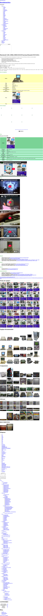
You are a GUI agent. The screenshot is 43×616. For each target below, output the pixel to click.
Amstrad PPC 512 (5, 489)
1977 (2, 434)
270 (7, 606)
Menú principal (2, 4)
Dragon (4, 11)
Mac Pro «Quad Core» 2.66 (8, 513)
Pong (2, 461)
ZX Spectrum (5, 560)
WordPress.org (4, 614)
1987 (2, 439)
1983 (2, 436)
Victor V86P (5, 585)
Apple (4, 8)
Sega (2, 548)
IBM (4, 12)
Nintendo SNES (5, 543)
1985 (2, 438)
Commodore (5, 9)
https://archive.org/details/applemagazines (19, 264)
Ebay (3, 455)
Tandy (4, 20)
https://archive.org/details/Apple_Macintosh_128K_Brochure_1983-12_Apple (26, 260)
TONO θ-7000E (5, 588)
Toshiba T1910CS (5, 579)
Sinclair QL (4, 561)
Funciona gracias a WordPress (4, 615)
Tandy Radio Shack (4, 569)
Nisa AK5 (6, 596)
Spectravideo (5, 18)
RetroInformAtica (5, 2)
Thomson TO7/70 (5, 575)
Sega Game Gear (5, 552)
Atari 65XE (4, 518)
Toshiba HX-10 (5, 577)
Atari (4, 33)
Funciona (3, 456)
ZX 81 (4, 562)
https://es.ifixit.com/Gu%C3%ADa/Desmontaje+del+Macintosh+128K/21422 (21, 275)
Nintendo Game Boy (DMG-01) (7, 542)
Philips (4, 15)
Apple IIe (6, 496)
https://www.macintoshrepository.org (13, 268)
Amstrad (4, 7)
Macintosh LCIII (7, 504)
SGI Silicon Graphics (4, 553)
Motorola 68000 (5, 497)
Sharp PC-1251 (5, 555)
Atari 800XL (5, 517)
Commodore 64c (5, 524)
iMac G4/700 (7, 510)
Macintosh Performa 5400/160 (9, 507)
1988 (2, 440)
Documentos (3, 40)
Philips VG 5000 (5, 546)
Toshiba (4, 22)
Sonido (4, 27)
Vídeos (3, 41)
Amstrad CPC (4, 447)
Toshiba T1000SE (5, 578)
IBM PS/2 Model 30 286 (6, 536)
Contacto (3, 42)
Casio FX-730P (5, 584)
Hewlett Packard (4, 533)
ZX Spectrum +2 (5, 557)
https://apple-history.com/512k (15, 273)
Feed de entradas (4, 612)
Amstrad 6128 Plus (5, 490)
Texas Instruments (4, 571)
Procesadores (5, 26)
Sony (4, 17)
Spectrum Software (6, 466)
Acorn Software (3, 444)
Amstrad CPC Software (6, 448)
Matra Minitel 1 (5, 587)
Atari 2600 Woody (5, 515)
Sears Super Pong (5, 514)
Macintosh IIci (7, 502)
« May (1, 480)
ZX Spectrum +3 (5, 558)
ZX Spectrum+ (5, 559)
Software (3, 30)
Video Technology (5, 23)
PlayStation (4, 565)
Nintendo (2, 460)
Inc (2, 457)
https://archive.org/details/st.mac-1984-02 (14, 258)
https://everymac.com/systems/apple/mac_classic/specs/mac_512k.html (23, 274)
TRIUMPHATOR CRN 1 (8, 599)
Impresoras (4, 29)
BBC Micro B (5, 483)
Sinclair (3, 463)
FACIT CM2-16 (7, 594)
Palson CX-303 (5, 528)
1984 (2, 437)
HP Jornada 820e (5, 534)
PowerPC (4, 505)
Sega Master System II (6, 550)
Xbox (4, 589)
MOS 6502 (4, 495)
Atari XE (4, 520)
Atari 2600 (3, 451)
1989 (2, 441)
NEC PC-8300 (5, 586)
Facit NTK (6, 593)
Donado (3, 454)
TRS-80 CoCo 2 (5, 570)
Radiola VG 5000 (5, 547)
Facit (4, 592)
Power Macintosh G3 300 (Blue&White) (10, 511)
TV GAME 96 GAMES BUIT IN (8, 583)
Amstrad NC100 (5, 492)
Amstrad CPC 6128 (6, 487)
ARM (4, 493)
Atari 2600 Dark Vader (6, 516)
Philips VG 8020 (5, 545)
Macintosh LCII (7, 503)
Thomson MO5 (5, 574)
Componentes (3, 24)
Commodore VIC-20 (6, 522)
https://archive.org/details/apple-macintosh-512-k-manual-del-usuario (19, 257)
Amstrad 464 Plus (5, 491)
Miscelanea (3, 581)
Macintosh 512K (7, 498)
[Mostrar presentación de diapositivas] (21, 129)
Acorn (4, 6)
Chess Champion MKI (6, 582)
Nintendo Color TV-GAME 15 (7, 540)
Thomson (4, 21)
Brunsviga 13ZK (7, 591)
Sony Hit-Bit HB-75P (6, 564)
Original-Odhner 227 (8, 598)
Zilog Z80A (3, 471)
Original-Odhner (5, 597)
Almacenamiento (5, 28)
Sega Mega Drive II (6, 551)
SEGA (4, 16)
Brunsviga (4, 590)
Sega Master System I (6, 549)
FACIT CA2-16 (7, 595)
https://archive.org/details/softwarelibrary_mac (11, 269)
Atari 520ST (5, 519)
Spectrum (4, 37)
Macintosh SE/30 (7, 500)
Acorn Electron (5, 482)
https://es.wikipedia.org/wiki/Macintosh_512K (16, 272)
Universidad (3, 469)
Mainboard (4, 25)
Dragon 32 (4, 531)
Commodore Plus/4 (5, 525)
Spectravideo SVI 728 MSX (7, 567)
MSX (4, 14)
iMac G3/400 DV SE (8, 509)
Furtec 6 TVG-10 (5, 527)
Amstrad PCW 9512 (6, 486)
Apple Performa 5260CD (8, 506)
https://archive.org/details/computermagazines (22, 265)
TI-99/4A (4, 572)
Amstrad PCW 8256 (6, 484)
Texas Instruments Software (4, 468)
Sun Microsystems (5, 19)
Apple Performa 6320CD (8, 508)
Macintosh (3, 458)
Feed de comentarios (4, 613)
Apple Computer (4, 449)
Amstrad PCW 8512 (6, 485)
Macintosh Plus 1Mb (8, 501)
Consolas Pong (5, 10)
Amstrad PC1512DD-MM (6, 488)
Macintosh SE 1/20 (7, 499)
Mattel (4, 13)
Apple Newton (7, 494)
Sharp (2, 554)
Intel (4, 512)
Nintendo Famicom (5, 541)
